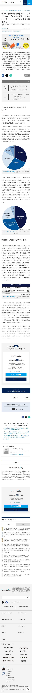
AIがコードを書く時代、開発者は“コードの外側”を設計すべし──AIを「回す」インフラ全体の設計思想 (17, 565)
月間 (23, 524)
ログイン (17, 379)
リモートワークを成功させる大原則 (20, 94)
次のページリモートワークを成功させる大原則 (16, 390)
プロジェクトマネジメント (6, 31)
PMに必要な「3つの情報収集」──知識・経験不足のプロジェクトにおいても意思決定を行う (16, 436)
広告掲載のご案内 (23, 606)
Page (5, 97)
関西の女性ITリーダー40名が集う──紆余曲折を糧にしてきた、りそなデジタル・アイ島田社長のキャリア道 (17, 534)
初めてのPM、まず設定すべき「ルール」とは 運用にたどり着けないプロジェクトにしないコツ (16, 432)
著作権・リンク (9, 669)
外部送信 (8, 682)
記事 (3, 626)
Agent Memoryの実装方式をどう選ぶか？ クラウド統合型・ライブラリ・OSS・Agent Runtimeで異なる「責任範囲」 (17, 550)
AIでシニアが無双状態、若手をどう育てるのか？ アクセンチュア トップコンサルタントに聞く (17, 570)
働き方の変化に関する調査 (9, 171)
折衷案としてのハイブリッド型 (19, 90)
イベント (20, 626)
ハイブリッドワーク (16, 31)
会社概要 (8, 675)
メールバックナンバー (16, 371)
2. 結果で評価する (17, 99)
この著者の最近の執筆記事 (16, 454)
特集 (3, 632)
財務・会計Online (7, 619)
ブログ (3, 639)
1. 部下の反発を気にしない (19, 97)
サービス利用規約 (10, 677)
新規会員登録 (16, 375)
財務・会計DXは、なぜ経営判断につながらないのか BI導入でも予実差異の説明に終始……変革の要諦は (17, 544)
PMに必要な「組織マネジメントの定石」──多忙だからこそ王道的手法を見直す (16, 428)
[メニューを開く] (2, 2)
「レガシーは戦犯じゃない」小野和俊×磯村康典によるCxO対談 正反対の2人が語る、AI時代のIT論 (17, 540)
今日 (9, 524)
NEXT (27, 397)
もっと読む (6, 439)
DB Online (21, 613)
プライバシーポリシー (11, 679)
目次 (16, 81)
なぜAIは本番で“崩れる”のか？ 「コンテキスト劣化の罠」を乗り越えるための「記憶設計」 (17, 575)
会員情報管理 (9, 671)
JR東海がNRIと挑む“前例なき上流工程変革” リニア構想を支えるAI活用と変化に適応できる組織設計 (17, 556)
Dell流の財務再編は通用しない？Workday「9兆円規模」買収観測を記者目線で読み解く (16, 560)
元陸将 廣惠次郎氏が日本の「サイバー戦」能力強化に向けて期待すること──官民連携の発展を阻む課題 (17, 528)
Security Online (6, 613)
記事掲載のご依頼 (8, 606)
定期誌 (20, 632)
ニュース (20, 619)
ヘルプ (7, 666)
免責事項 (8, 673)
